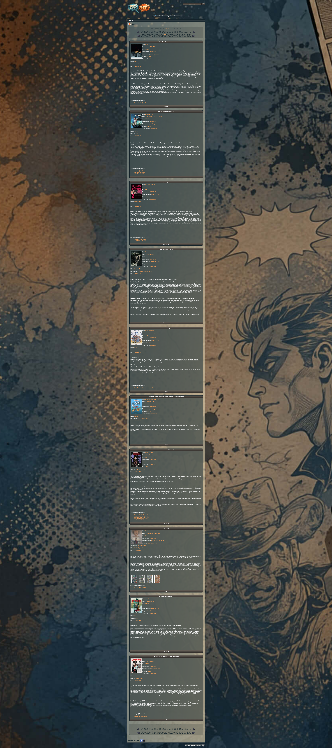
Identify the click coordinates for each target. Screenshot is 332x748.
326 (155, 33)
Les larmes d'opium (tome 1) (140, 239)
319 (187, 31)
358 (185, 34)
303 (147, 31)
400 (190, 36)
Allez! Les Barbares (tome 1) (166, 328)
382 (144, 36)
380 (189, 35)
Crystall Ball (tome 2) (139, 519)
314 (175, 31)
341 (142, 34)
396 (180, 36)
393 (172, 36)
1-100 (152, 28)
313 (173, 31)
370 (165, 35)
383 (147, 36)
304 (150, 31)
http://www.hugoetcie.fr (143, 350)
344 (149, 34)
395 (177, 36)
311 (168, 31)
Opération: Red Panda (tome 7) (141, 514)
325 (152, 33)
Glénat (135, 61)
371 (167, 35)
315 (177, 31)
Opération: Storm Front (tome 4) (141, 517)
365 (152, 35)
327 (157, 33)
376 (179, 35)
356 (180, 34)
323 (147, 33)
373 (172, 35)
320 (190, 31)
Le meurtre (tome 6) (138, 171)
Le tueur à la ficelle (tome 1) (140, 716)
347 (157, 34)
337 (182, 33)
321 (142, 33)
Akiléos (148, 466)
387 (157, 36)
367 (157, 35)
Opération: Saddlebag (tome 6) (141, 516)
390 (165, 36)
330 (165, 33)
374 (175, 35)
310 (165, 31)
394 (175, 36)
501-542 (178, 28)
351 (167, 34)
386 (154, 36)
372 (170, 35)
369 (162, 35)
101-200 (157, 28)
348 (160, 34)
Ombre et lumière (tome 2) (140, 102)
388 (159, 36)
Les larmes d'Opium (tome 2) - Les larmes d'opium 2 (166, 182)
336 (180, 33)
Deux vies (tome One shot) (140, 587)
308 (160, 31)
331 (168, 33)
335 (177, 33)
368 (160, 35)
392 (170, 36)
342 (144, 34)
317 (182, 31)
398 (185, 36)
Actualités (162, 16)
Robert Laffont (137, 201)
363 (147, 35)
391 (167, 36)
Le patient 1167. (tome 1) (139, 173)
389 (162, 36)
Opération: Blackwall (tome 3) (141, 518)
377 (182, 35)
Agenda (169, 16)
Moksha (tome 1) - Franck (166, 249)
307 (157, 31)
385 (152, 36)
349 (162, 34)
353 (172, 34)
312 (170, 31)
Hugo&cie (136, 347)
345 (152, 34)
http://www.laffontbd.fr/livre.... (145, 204)
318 (185, 31)
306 (155, 31)
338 (185, 33)
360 (190, 34)
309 (163, 31)
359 (188, 34)
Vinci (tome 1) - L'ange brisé (166, 41)
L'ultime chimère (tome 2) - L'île (166, 111)
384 (149, 36)
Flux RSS (133, 24)
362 (145, 35)
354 (175, 34)
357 (183, 34)
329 (163, 33)
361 (143, 35)
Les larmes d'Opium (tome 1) (140, 240)
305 (152, 31)
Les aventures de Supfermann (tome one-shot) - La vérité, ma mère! (166, 396)
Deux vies (166, 528)
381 (142, 36)
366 (155, 35)
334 (175, 33)
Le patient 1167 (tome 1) (139, 172)
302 (145, 31)
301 (142, 31)
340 (190, 33)
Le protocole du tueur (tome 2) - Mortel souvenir (166, 656)
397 (182, 36)
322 (145, 33)
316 (180, 31)
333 (172, 33)
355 (178, 34)
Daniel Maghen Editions (140, 548)
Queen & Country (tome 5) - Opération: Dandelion (166, 449)
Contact (176, 16)
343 (147, 34)
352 (170, 34)
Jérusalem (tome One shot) (166, 596)
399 (188, 36)
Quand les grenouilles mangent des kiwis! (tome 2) (146, 388)
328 (160, 33)
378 (184, 35)
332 (170, 33)
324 (150, 33)
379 (187, 35)
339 (187, 33)
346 (155, 34)
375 (177, 35)
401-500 (173, 28)
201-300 (162, 28)
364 (150, 35)
